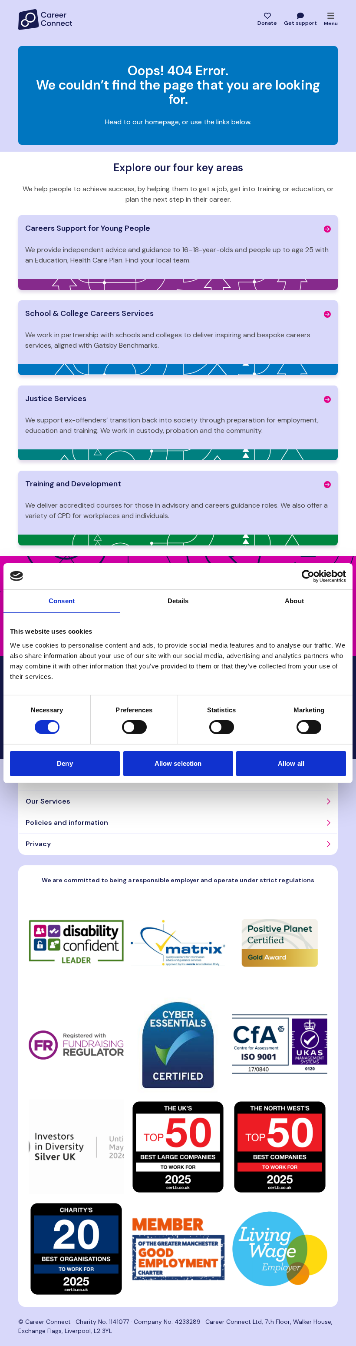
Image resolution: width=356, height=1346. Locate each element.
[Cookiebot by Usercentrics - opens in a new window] (308, 575)
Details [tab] (178, 600)
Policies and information (67, 822)
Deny (65, 763)
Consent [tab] (62, 600)
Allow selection (178, 763)
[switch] (134, 727)
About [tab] (294, 600)
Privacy (38, 843)
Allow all (291, 763)
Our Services (48, 801)
